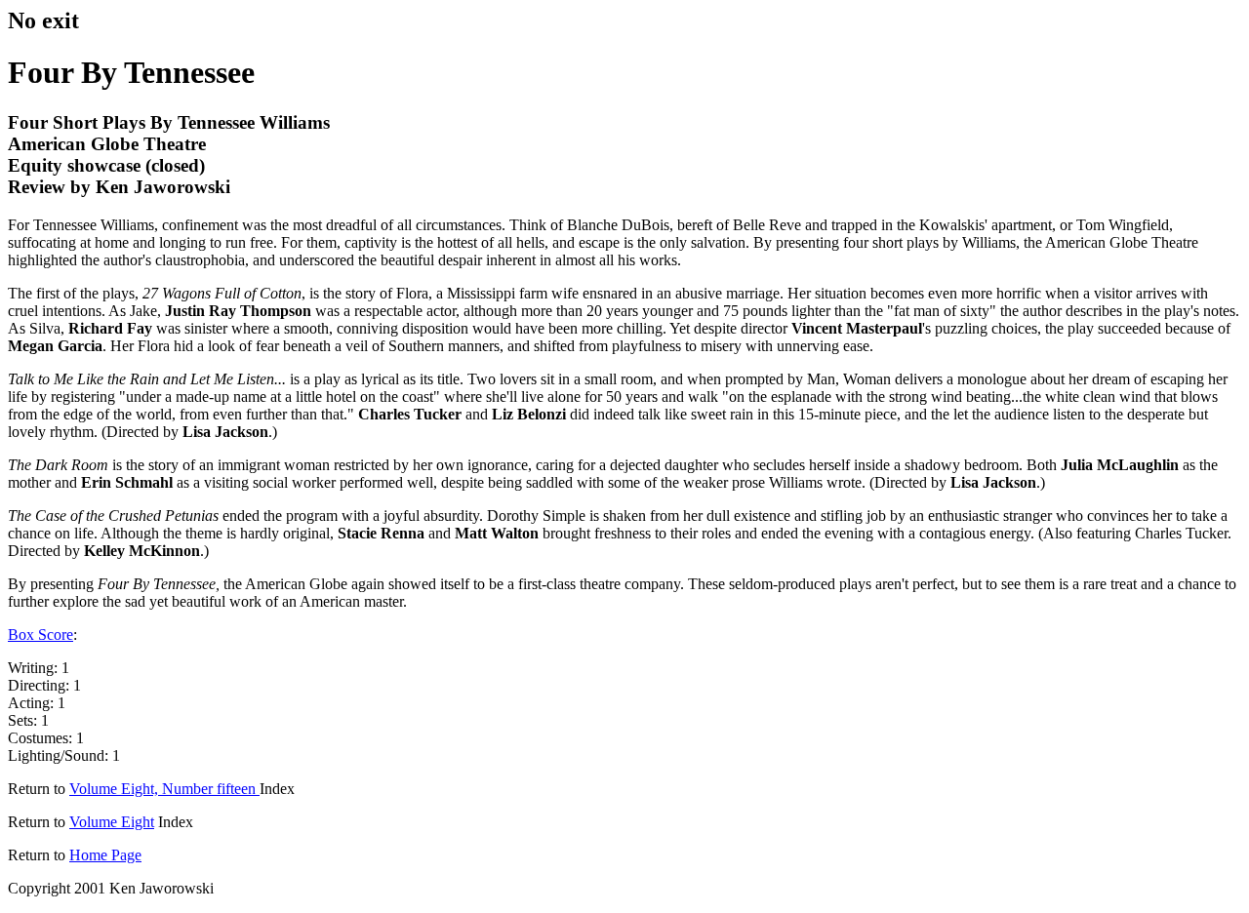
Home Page (105, 855)
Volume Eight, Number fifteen (164, 788)
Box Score (40, 634)
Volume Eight (111, 822)
